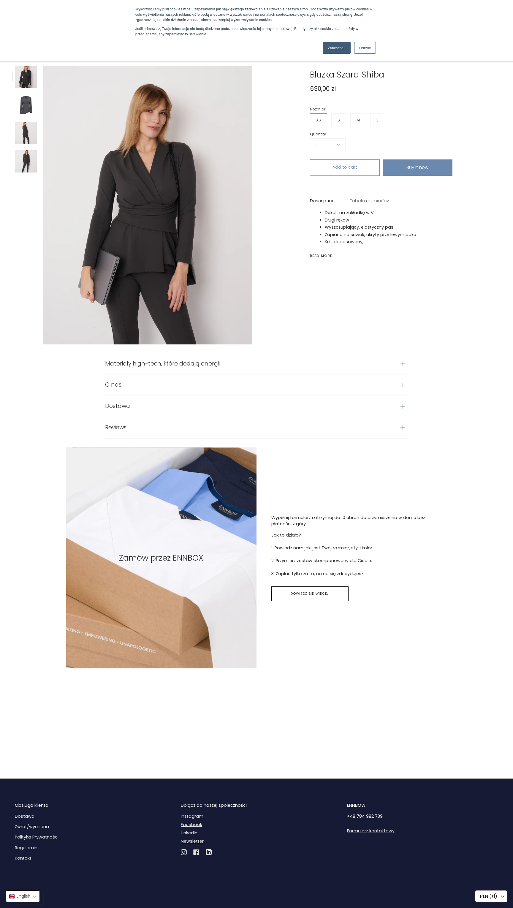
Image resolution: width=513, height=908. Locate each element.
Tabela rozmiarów (369, 201)
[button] (22, 896)
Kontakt (23, 858)
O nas (113, 385)
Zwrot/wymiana (32, 827)
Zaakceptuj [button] (337, 47)
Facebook (191, 825)
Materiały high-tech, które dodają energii (162, 364)
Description (322, 201)
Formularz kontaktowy (371, 831)
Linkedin (189, 833)
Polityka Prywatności (36, 837)
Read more (321, 256)
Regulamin (26, 848)
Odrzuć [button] (365, 47)
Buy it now (417, 167)
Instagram (192, 816)
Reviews (115, 427)
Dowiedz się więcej (310, 593)
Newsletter (192, 841)
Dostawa (117, 406)
